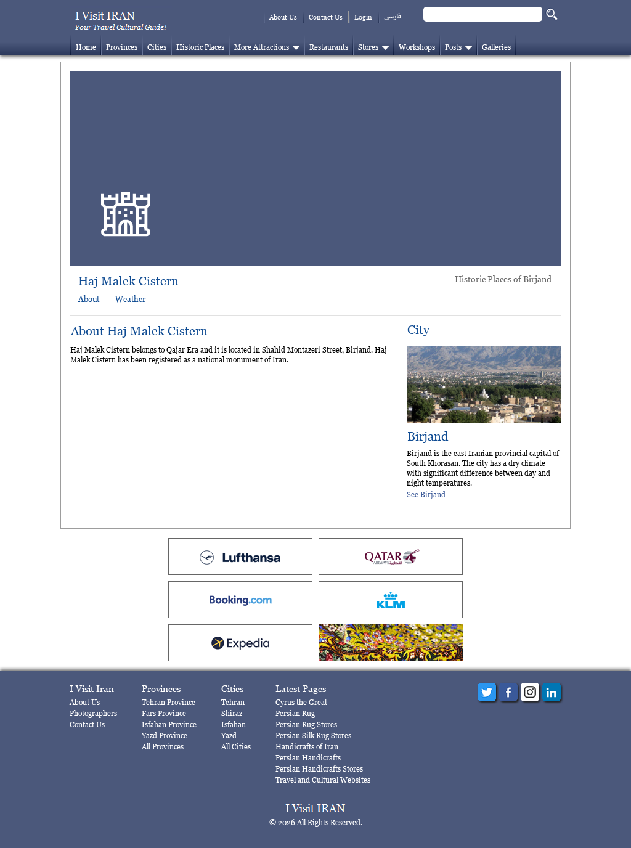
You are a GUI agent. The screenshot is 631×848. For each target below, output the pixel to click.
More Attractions (261, 47)
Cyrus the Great (301, 702)
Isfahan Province (169, 724)
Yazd (229, 735)
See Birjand (426, 494)
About (88, 299)
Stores (368, 47)
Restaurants (328, 47)
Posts (453, 47)
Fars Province (164, 713)
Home (86, 47)
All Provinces (163, 746)
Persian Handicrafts (308, 757)
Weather (130, 299)
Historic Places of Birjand (503, 279)
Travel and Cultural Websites (322, 780)
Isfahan (233, 724)
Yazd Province (164, 735)
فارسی (392, 17)
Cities (156, 47)
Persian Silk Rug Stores (313, 735)
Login (363, 17)
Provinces (121, 47)
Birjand (427, 436)
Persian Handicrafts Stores (319, 768)
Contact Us (326, 17)
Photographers (93, 713)
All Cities (236, 746)
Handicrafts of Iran (306, 746)
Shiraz (231, 713)
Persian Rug (295, 713)
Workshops (417, 47)
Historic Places (200, 47)
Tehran (233, 702)
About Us (283, 17)
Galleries (496, 47)
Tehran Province (168, 702)
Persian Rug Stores (306, 724)
